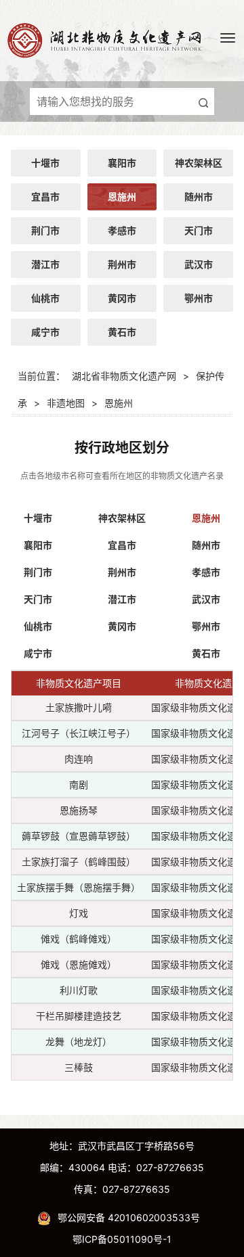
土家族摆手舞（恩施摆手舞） (78, 887)
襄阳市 (122, 162)
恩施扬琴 (79, 810)
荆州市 (122, 264)
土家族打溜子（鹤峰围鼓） (79, 861)
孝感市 (122, 230)
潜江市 (45, 264)
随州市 (198, 196)
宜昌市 (45, 196)
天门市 (198, 230)
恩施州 (122, 196)
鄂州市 (198, 298)
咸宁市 (45, 332)
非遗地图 (66, 403)
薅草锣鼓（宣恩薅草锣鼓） (79, 836)
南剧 (78, 784)
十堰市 (45, 162)
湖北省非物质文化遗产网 (124, 376)
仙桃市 (45, 298)
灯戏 (78, 913)
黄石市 (122, 332)
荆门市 (45, 230)
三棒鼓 (78, 1067)
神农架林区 (198, 162)
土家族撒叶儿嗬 (78, 707)
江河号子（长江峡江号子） (79, 733)
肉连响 (78, 758)
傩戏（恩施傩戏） (79, 964)
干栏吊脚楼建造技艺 (78, 1016)
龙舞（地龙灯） (78, 1041)
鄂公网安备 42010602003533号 (129, 1217)
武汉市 (198, 264)
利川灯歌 (79, 990)
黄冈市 (122, 298)
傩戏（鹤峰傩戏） (79, 938)
